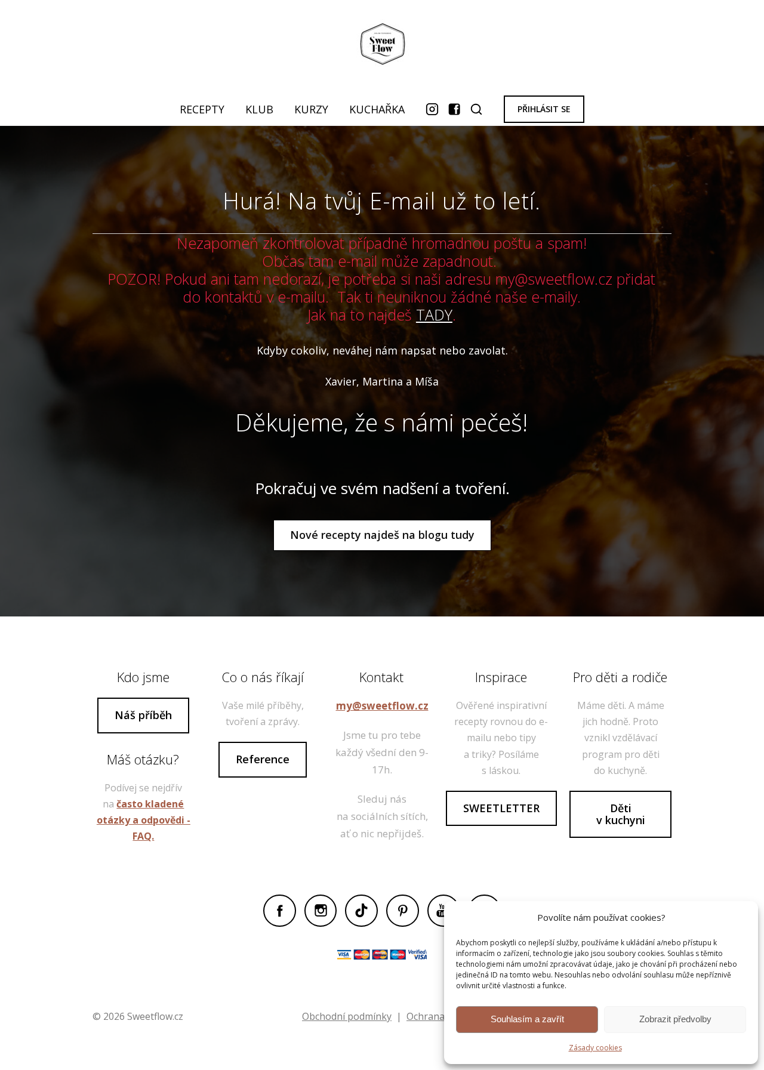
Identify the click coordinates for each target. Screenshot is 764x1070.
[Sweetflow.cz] (382, 46)
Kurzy (311, 109)
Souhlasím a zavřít (527, 1019)
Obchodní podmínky (347, 1016)
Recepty (202, 109)
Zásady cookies (595, 1048)
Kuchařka (377, 109)
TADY (434, 314)
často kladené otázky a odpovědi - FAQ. (143, 820)
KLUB (259, 109)
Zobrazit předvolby (675, 1019)
